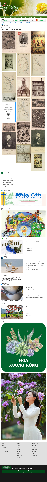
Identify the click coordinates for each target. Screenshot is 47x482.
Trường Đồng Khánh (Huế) (8, 182)
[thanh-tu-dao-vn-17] (38, 87)
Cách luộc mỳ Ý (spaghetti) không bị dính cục (34, 297)
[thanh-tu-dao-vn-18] (9, 97)
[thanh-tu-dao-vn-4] (23, 132)
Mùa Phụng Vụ (34, 449)
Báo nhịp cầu (26, 20)
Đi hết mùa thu (28, 315)
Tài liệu (18, 453)
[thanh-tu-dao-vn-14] (38, 65)
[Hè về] (12, 311)
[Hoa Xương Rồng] (1, 17)
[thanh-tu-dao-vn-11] (38, 42)
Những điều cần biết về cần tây (32, 293)
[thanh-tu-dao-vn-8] (23, 153)
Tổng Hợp (6, 25)
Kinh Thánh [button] (20, 17)
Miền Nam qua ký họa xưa (8, 176)
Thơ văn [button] (7, 17)
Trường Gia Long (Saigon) (8, 180)
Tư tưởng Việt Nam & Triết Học (13, 20)
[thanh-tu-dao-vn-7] (9, 143)
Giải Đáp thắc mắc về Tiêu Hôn (32, 246)
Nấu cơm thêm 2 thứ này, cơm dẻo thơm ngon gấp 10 (12, 300)
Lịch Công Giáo (7, 209)
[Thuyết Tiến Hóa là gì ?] (12, 246)
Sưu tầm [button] (15, 17)
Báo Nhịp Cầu (7, 190)
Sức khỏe (6, 258)
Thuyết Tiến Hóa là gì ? (6, 254)
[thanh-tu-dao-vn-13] (23, 64)
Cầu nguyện (42, 17)
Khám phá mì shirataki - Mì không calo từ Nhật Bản (35, 295)
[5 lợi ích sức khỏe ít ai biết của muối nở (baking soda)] (12, 266)
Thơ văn (2, 445)
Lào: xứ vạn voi (36, 17)
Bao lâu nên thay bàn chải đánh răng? (33, 261)
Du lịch (33, 453)
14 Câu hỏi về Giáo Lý (30, 248)
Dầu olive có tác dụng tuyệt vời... (32, 269)
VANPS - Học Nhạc (4, 451)
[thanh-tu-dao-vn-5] (9, 127)
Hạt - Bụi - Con (28, 308)
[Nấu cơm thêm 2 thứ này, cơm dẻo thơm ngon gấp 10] (12, 292)
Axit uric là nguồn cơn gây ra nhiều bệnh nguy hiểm (35, 265)
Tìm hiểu (18, 457)
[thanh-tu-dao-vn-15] (9, 82)
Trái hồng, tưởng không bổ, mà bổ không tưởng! (35, 263)
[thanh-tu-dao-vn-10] (23, 41)
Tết (26, 311)
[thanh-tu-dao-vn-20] (9, 112)
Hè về (3, 319)
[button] (44, 17)
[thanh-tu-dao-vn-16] (23, 87)
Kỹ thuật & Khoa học (30, 17)
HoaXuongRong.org (17, 466)
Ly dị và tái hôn (29, 250)
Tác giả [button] (3, 17)
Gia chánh (6, 284)
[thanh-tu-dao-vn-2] (38, 103)
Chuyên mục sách (35, 457)
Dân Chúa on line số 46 (33, 20)
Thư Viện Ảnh (34, 461)
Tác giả (2, 443)
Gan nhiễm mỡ (28, 267)
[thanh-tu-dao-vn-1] (9, 41)
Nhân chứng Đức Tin (35, 445)
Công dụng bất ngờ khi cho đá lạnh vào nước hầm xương (35, 290)
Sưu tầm (18, 445)
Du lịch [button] (11, 17)
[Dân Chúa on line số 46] (22, 20)
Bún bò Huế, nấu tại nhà (30, 287)
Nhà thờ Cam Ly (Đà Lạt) (7, 178)
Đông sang (28, 313)
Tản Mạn (18, 451)
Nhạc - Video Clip (35, 463)
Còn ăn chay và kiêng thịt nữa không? (33, 241)
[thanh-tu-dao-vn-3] (38, 119)
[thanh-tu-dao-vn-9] (38, 161)
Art (4, 303)
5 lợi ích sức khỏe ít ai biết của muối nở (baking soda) (12, 273)
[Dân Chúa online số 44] (40, 20)
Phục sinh (28, 306)
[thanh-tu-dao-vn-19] (23, 109)
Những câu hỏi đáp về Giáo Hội (32, 244)
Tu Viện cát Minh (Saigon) (8, 184)
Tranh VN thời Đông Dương (8, 186)
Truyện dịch (3, 447)
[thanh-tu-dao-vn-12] (9, 62)
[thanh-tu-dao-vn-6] (38, 141)
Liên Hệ (33, 459)
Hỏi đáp (25, 17)
